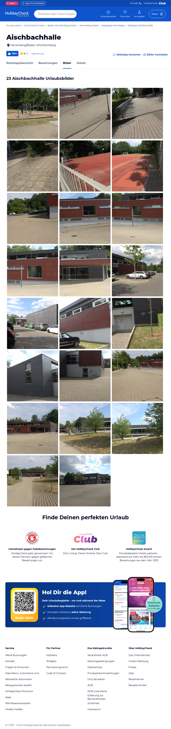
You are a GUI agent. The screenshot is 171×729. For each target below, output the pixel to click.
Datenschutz (95, 667)
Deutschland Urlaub (34, 25)
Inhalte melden (14, 709)
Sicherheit (93, 703)
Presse (132, 667)
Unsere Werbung (138, 661)
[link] (108, 14)
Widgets (51, 661)
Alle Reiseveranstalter (18, 703)
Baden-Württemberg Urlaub (62, 25)
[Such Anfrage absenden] (79, 14)
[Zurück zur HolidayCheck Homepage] (17, 14)
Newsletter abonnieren (18, 679)
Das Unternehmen (139, 655)
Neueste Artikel (137, 685)
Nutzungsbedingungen (101, 661)
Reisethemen (136, 679)
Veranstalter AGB (98, 655)
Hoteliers (51, 655)
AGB (90, 685)
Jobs (131, 673)
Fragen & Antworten (17, 667)
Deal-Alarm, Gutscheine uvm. (22, 673)
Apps (8, 697)
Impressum (94, 709)
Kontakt (134, 3)
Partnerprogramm (57, 667)
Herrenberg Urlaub (89, 25)
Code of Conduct (56, 673)
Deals (11, 3)
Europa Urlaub (13, 25)
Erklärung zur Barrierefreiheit (97, 697)
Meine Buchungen (16, 655)
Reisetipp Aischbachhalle (140, 25)
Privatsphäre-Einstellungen (103, 673)
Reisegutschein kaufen (18, 685)
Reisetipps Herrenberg (113, 25)
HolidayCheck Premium (19, 691)
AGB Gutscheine (97, 691)
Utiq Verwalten (96, 679)
